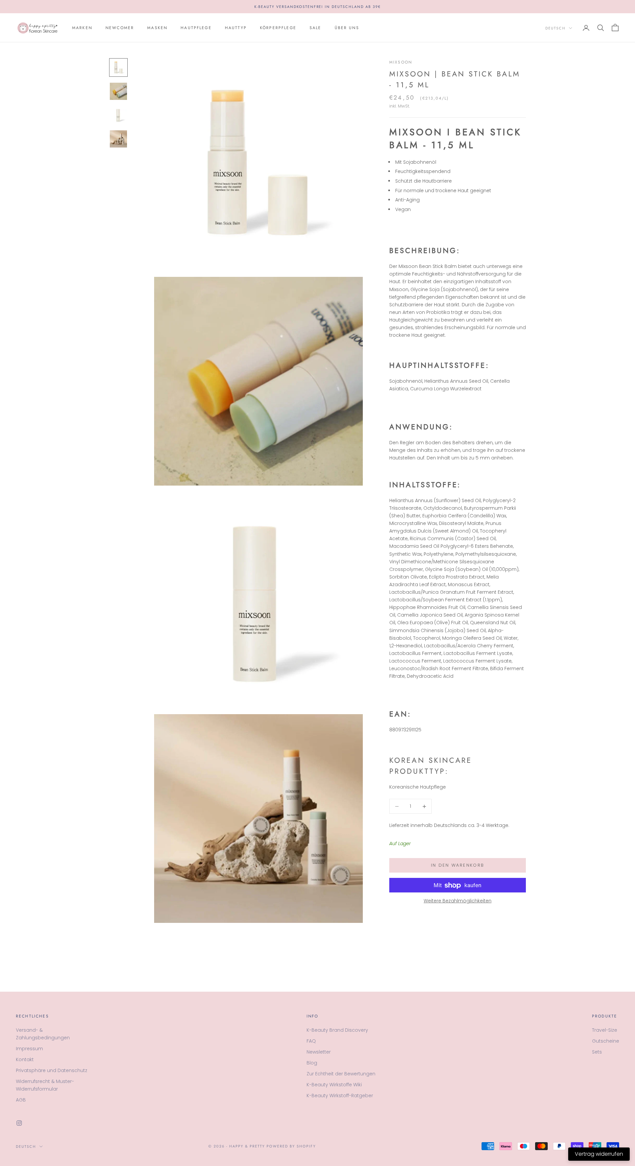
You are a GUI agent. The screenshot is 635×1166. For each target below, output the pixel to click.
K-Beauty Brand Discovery (337, 1030)
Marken (82, 28)
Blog (312, 1062)
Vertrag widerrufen (599, 1154)
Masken (157, 28)
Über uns (347, 28)
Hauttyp (236, 28)
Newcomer (120, 28)
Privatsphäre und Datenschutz (51, 1070)
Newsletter (319, 1052)
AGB (21, 1100)
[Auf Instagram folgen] (19, 1123)
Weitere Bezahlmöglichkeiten (457, 901)
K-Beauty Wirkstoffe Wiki (334, 1084)
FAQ (311, 1041)
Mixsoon (400, 62)
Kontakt (25, 1059)
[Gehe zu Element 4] (118, 139)
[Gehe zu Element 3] (118, 115)
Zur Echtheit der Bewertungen (341, 1073)
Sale (315, 28)
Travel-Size (604, 1030)
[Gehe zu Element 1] (118, 67)
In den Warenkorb (457, 865)
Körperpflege (278, 28)
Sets (597, 1052)
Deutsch (555, 28)
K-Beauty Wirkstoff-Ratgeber (340, 1095)
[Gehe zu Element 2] (118, 91)
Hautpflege (196, 28)
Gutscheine (605, 1041)
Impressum (29, 1048)
